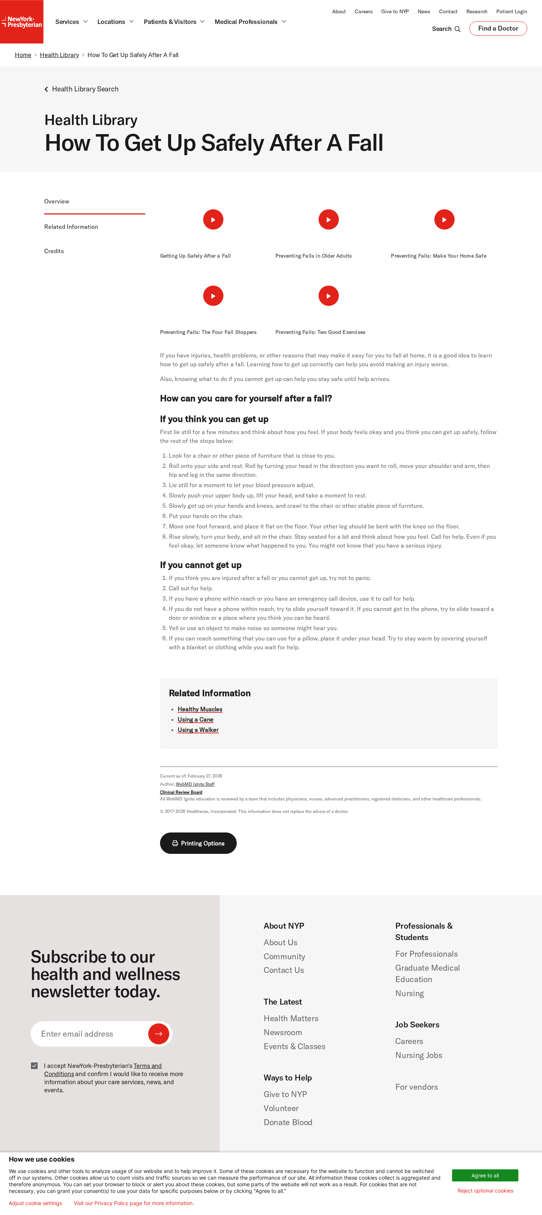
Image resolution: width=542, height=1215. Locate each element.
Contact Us (284, 970)
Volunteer (281, 1108)
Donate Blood (288, 1122)
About (339, 11)
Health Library (59, 55)
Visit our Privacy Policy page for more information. (134, 1203)
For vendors (416, 1087)
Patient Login (511, 11)
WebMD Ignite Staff (195, 784)
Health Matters (291, 1018)
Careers (363, 11)
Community (284, 956)
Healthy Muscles (200, 709)
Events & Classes (295, 1046)
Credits (54, 251)
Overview (56, 201)
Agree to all (485, 1175)
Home (23, 55)
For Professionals (426, 954)
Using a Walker (198, 729)
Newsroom (283, 1032)
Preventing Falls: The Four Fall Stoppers (208, 332)
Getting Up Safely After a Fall (195, 255)
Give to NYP (395, 11)
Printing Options (203, 843)
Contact (448, 11)
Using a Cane (195, 719)
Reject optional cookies (485, 1190)
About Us (280, 942)
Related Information (71, 226)
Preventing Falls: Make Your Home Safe (438, 255)
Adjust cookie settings (35, 1203)
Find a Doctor (498, 30)
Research (476, 11)
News (424, 11)
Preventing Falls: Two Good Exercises (320, 332)
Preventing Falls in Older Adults (313, 255)
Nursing (409, 993)
